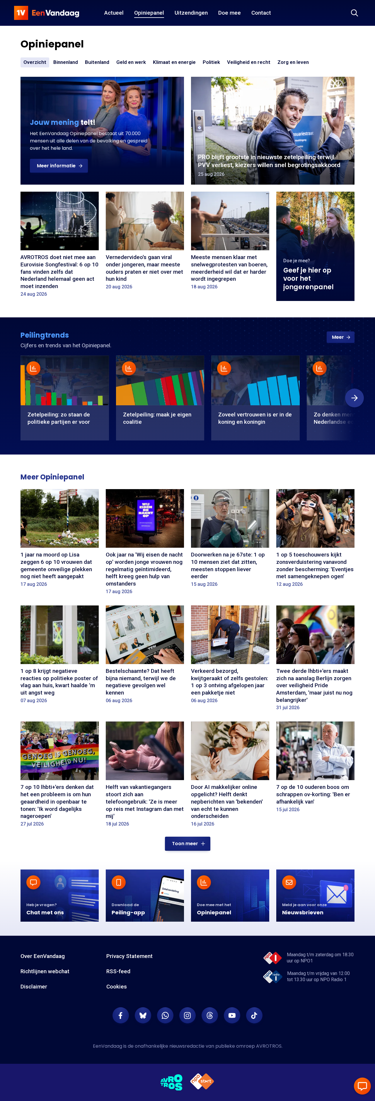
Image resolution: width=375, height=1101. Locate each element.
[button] (59, 166)
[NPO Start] (202, 1082)
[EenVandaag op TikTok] (254, 1015)
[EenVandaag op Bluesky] (143, 1015)
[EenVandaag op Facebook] (120, 1015)
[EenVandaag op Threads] (210, 1015)
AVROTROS (269, 1046)
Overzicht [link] (34, 62)
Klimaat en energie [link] (174, 62)
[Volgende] (354, 398)
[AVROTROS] (172, 1082)
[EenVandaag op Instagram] (187, 1015)
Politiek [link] (211, 62)
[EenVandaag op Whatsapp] (165, 1015)
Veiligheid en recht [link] (248, 62)
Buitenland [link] (97, 62)
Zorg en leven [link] (293, 62)
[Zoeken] (354, 13)
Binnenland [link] (65, 62)
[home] (46, 13)
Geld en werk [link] (131, 62)
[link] (340, 337)
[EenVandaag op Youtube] (232, 1015)
